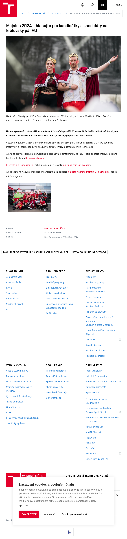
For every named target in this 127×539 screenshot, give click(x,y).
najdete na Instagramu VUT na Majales (88, 171)
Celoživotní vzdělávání (57, 298)
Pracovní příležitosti (100, 412)
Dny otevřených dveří (57, 287)
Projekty (10, 412)
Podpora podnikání (95, 355)
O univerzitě (39, 13)
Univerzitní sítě (53, 397)
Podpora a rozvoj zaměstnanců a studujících (102, 419)
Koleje (9, 287)
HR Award (91, 437)
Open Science (13, 407)
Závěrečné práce (94, 297)
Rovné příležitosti (94, 426)
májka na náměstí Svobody (76, 164)
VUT (23, 13)
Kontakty (90, 442)
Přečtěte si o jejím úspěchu (20, 164)
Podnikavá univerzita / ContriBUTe (103, 381)
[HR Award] (70, 532)
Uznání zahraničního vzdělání (100, 330)
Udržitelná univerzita (96, 376)
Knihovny (94, 339)
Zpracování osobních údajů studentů (99, 319)
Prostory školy (13, 282)
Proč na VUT (52, 276)
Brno (8, 309)
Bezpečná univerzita (96, 386)
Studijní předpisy (94, 306)
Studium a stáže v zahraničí (100, 324)
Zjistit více (24, 505)
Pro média (91, 448)
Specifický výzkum (15, 423)
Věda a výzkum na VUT (18, 370)
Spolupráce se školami (57, 381)
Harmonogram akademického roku (96, 289)
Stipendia (90, 334)
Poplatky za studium (96, 311)
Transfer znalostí (15, 401)
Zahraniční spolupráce (57, 376)
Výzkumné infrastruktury (19, 396)
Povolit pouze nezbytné (74, 514)
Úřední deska (92, 402)
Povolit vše (29, 514)
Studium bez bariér (95, 350)
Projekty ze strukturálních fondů (22, 417)
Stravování (11, 293)
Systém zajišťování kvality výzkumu (19, 388)
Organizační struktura (97, 399)
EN (102, 5)
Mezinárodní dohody (56, 392)
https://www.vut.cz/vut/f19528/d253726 (61, 237)
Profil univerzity (94, 370)
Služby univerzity (54, 386)
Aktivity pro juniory (55, 293)
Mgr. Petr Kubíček (54, 228)
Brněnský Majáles (34, 157)
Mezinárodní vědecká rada (19, 381)
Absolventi (95, 453)
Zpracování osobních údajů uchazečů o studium (60, 305)
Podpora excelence (16, 376)
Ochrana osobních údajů (98, 408)
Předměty (91, 276)
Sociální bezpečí (94, 344)
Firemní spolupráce (56, 370)
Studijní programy (55, 282)
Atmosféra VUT (14, 276)
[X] (116, 494)
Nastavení (49, 514)
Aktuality (57, 13)
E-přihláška (51, 313)
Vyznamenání (92, 392)
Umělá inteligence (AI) (97, 458)
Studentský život (14, 303)
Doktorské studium (95, 302)
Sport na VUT (13, 298)
